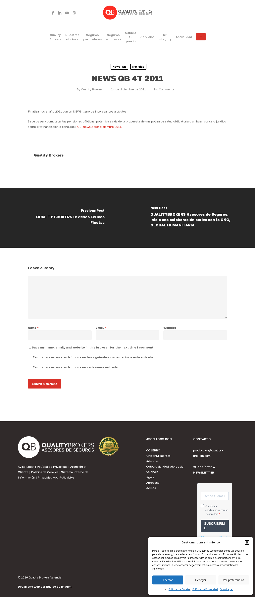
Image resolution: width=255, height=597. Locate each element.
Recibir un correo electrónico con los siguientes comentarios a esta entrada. (93, 357)
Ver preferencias (233, 580)
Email (101, 327)
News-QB (119, 66)
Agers (150, 477)
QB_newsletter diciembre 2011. (99, 126)
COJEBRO (153, 450)
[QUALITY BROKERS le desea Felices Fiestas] (64, 218)
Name (33, 327)
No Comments (164, 89)
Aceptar (168, 580)
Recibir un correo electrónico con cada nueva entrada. (75, 367)
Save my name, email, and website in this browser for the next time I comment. (93, 347)
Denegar (200, 580)
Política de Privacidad (205, 589)
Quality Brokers (92, 89)
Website (169, 327)
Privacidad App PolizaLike (56, 477)
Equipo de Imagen (59, 586)
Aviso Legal (226, 589)
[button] (247, 542)
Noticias (138, 66)
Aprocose (153, 482)
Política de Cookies (179, 589)
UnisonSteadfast (158, 455)
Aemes (151, 488)
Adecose (152, 461)
